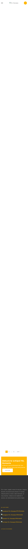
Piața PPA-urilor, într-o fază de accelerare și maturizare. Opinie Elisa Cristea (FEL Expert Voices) (12, 186)
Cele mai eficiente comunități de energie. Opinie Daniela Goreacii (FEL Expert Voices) (12, 85)
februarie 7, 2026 (6, 255)
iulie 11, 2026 (5, 157)
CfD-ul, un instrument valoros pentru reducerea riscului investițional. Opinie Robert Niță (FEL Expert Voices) (12, 138)
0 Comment (5, 38)
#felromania (19, 514)
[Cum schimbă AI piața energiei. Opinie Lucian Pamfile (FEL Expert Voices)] (14, 19)
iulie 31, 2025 (5, 351)
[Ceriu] (14, 317)
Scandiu (4, 282)
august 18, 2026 (6, 56)
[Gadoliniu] (14, 412)
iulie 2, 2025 (5, 444)
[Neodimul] (14, 365)
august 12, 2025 (6, 303)
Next (18, 451)
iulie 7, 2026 (5, 205)
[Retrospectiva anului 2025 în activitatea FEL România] (14, 219)
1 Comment (5, 285)
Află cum (7, 470)
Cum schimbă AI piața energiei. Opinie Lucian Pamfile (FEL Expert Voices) (13, 34)
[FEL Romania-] (14, 3)
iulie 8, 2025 (5, 397)
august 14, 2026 (6, 107)
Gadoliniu (4, 425)
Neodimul (4, 379)
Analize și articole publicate (8, 40)
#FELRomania (20, 511)
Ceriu (3, 331)
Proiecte (18, 40)
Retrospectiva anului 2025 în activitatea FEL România (11, 233)
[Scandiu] (14, 269)
